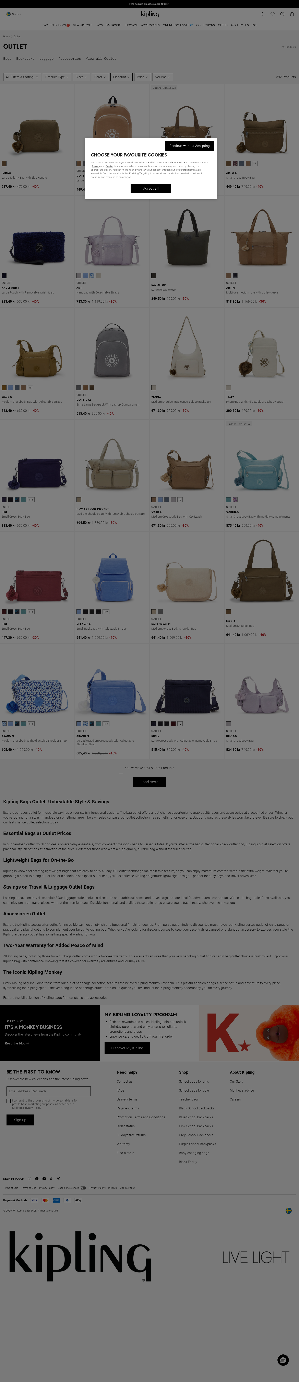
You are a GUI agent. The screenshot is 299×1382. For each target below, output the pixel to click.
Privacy (96, 166)
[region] (151, 168)
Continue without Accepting (189, 146)
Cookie (109, 166)
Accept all (151, 188)
